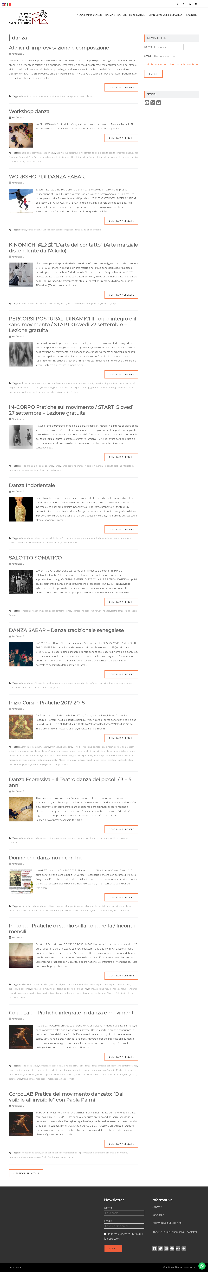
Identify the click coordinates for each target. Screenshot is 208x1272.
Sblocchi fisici (113, 993)
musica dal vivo (16, 1074)
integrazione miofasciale (109, 157)
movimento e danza (103, 465)
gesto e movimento (46, 988)
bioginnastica (110, 383)
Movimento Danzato (105, 1070)
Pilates (61, 759)
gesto (33, 988)
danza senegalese (64, 229)
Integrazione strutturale (20, 391)
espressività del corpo (19, 988)
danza (23, 96)
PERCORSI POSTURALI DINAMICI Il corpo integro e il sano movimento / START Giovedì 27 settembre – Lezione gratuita (72, 324)
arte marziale (53, 303)
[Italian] (9, 4)
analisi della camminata (31, 152)
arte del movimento (36, 303)
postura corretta (130, 157)
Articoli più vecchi (27, 1173)
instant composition (69, 96)
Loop (92, 1070)
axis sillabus (32, 1065)
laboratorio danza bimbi (103, 838)
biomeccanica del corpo (89, 152)
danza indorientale (122, 538)
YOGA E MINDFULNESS (89, 14)
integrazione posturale (122, 387)
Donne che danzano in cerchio (46, 858)
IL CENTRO (191, 14)
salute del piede (17, 161)
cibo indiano (26, 906)
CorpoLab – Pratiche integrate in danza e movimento (72, 1013)
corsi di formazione (82, 746)
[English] (4, 4)
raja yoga (100, 759)
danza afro (79, 683)
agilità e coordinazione (54, 383)
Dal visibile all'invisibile (73, 1065)
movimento (14, 1157)
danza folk (50, 538)
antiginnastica (96, 383)
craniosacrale (26, 751)
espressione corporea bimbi (77, 838)
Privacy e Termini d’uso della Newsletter (174, 1232)
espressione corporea (83, 610)
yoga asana (33, 764)
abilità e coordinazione (31, 984)
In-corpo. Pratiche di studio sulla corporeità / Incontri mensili (72, 928)
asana (46, 746)
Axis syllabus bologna (66, 152)
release (106, 610)
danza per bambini (32, 755)
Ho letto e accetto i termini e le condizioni (172, 64)
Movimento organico (126, 1070)
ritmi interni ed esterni (112, 1074)
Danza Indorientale (32, 485)
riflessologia (111, 759)
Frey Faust (34, 157)
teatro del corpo (17, 997)
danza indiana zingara (31, 910)
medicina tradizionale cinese (119, 755)
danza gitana (80, 538)
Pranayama (71, 759)
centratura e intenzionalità (75, 984)
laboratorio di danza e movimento (111, 1152)
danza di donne (102, 906)
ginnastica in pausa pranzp (77, 387)
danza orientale (52, 542)
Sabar (57, 687)
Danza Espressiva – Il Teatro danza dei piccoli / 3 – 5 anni (70, 782)
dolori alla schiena (31, 387)
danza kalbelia (16, 542)
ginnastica (95, 303)
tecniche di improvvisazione (47, 470)
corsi (70, 746)
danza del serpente (66, 906)
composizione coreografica (33, 1152)
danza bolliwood (48, 906)
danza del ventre (35, 538)
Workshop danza (29, 111)
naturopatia (52, 759)
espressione (102, 984)
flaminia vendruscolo (43, 687)
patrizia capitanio (44, 1074)
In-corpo (88, 465)
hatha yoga (98, 755)
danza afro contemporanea (54, 751)
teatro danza (86, 96)
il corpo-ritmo (38, 1070)
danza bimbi (33, 838)
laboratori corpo (81, 1070)
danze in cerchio (69, 542)
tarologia (129, 759)
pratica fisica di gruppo (53, 993)
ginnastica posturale (100, 387)
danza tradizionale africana (87, 229)
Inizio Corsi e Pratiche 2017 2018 (47, 703)
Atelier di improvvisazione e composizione (59, 48)
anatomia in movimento (77, 383)
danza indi (92, 538)
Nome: (148, 46)
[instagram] (196, 4)
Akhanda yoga (27, 746)
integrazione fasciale (86, 157)
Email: (148, 55)
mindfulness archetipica (33, 759)
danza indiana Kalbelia (117, 751)
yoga (113, 303)
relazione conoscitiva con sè (79, 993)
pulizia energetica (86, 759)
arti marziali (32, 465)
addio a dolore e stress (31, 383)
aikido (23, 303)
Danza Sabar (49, 229)
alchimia (39, 746)
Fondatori (158, 1214)
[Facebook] (183, 4)
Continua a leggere (121, 87)
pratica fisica (35, 993)
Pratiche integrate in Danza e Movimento (81, 1074)
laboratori (67, 1070)
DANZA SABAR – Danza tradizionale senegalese (66, 630)
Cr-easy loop (55, 1065)
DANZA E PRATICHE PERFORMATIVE (125, 14)
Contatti (157, 1207)
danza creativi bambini (80, 751)
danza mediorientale (34, 542)
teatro (133, 1074)
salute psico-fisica (34, 161)
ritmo (126, 1074)
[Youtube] (190, 4)
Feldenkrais (46, 387)
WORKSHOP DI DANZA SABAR (47, 177)
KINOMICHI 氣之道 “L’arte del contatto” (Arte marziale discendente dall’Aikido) (73, 248)
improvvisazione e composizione (43, 96)
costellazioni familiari (103, 746)
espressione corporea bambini (57, 755)
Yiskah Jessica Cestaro (67, 391)
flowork (98, 610)
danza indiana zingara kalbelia (57, 910)
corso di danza (46, 465)
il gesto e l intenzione (77, 988)
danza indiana (105, 538)
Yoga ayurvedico (47, 764)
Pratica (57, 1074)
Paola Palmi (29, 1074)
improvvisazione (47, 157)
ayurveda (54, 746)
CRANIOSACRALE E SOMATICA (165, 14)
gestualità (61, 988)
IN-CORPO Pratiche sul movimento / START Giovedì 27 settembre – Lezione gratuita (71, 410)
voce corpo (41, 1078)
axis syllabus (49, 152)
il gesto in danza (54, 1070)
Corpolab (43, 1065)
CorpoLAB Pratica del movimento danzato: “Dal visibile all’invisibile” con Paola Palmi (66, 1097)
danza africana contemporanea (58, 683)
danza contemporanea (120, 152)
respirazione (100, 993)
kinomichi (105, 303)
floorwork (23, 157)
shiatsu (120, 759)
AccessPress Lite (191, 1267)
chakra (63, 746)
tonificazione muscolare (44, 391)
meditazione (15, 759)
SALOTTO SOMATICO (35, 558)
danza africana (34, 229)
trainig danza (28, 1078)
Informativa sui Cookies (166, 1222)
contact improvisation (30, 610)
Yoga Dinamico (63, 764)
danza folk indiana (64, 538)
